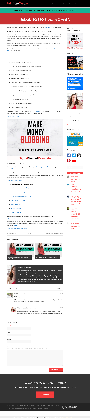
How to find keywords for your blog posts (21, 188)
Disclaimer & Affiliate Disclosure (21, 405)
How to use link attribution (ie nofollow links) (22, 192)
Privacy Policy (35, 405)
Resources (78, 4)
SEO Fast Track (37, 111)
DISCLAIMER (48, 27)
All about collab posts (16, 204)
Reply (61, 293)
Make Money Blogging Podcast (55, 233)
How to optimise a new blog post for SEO (21, 196)
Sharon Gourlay (13, 233)
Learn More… (63, 4)
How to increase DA (16, 212)
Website (9, 339)
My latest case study (16, 208)
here (13, 169)
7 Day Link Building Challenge (18, 200)
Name (9, 326)
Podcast (71, 4)
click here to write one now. (16, 180)
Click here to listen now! (13, 116)
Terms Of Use (43, 405)
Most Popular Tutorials (75, 173)
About (8, 405)
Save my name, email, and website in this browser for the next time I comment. (27, 348)
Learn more (65, 417)
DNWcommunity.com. (12, 218)
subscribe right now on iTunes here (44, 167)
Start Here (55, 4)
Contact (57, 405)
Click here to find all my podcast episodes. (17, 228)
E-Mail (9, 332)
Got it (71, 417)
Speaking (50, 405)
